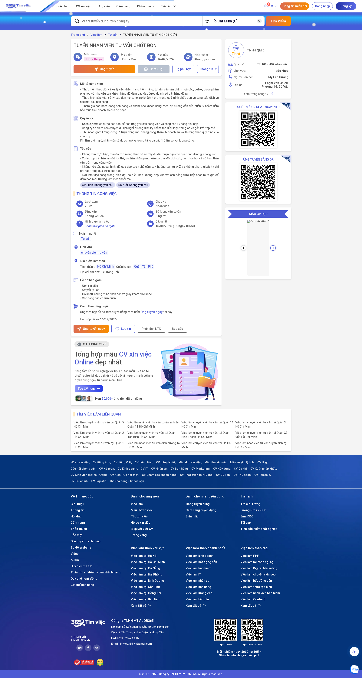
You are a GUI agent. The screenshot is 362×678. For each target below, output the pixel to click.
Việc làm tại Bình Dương (147, 580)
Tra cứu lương (250, 504)
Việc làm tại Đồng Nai (146, 593)
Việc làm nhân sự (197, 580)
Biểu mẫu (192, 516)
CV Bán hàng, (179, 468)
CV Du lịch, (223, 475)
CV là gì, (262, 462)
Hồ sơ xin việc (140, 522)
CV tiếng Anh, (102, 462)
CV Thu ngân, (242, 475)
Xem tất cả (138, 605)
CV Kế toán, (107, 468)
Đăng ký (346, 6)
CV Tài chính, (79, 481)
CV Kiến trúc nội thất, (124, 475)
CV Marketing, (200, 468)
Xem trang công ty (256, 94)
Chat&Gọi (156, 69)
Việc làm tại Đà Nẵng (145, 568)
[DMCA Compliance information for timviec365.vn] (100, 662)
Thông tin (206, 69)
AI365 (75, 560)
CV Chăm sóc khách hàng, (159, 475)
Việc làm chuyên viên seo (258, 574)
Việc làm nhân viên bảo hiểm (260, 593)
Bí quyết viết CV (142, 528)
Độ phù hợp (183, 69)
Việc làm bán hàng (198, 586)
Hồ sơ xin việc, (80, 462)
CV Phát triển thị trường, (196, 475)
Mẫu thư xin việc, (216, 462)
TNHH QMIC (256, 50)
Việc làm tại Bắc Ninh (145, 599)
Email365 (247, 516)
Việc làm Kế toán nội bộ (257, 562)
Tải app (246, 522)
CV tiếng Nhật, (166, 462)
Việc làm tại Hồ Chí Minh (148, 562)
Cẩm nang (123, 6)
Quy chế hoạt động (84, 578)
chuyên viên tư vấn (94, 252)
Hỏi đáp (76, 516)
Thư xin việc (139, 516)
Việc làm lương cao (199, 593)
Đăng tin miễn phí (294, 6)
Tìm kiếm (278, 21)
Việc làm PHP (250, 555)
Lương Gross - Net (254, 510)
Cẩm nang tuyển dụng (201, 510)
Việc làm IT (193, 574)
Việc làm (63, 6)
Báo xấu (177, 329)
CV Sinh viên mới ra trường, (89, 475)
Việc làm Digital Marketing (259, 568)
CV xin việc (83, 6)
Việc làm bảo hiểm (198, 568)
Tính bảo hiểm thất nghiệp (259, 528)
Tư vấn (85, 238)
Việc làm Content (253, 599)
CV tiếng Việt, (123, 462)
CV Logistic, (99, 481)
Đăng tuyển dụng (198, 504)
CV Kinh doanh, (128, 468)
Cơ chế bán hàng (82, 584)
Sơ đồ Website (81, 547)
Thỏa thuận (79, 528)
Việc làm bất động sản (201, 562)
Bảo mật (77, 535)
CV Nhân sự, (159, 468)
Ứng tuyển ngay (152, 312)
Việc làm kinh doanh (199, 555)
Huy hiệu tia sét (82, 566)
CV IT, (144, 468)
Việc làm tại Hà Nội (144, 555)
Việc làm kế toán (197, 599)
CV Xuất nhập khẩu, (263, 468)
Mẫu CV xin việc (142, 510)
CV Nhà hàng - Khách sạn (127, 481)
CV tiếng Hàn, (144, 462)
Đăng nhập (322, 6)
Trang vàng (139, 535)
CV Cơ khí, (241, 468)
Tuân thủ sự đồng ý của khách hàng (95, 572)
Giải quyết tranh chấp (85, 541)
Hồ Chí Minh (105, 266)
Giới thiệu (77, 504)
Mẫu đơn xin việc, (190, 462)
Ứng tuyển (107, 69)
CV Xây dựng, (222, 468)
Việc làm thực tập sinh (256, 586)
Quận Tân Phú (143, 266)
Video (75, 553)
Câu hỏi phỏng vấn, (83, 468)
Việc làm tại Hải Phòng (146, 574)
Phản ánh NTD (151, 329)
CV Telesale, (262, 475)
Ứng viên (104, 6)
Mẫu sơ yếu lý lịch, (242, 462)
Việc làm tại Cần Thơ (145, 586)
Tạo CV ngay (86, 388)
